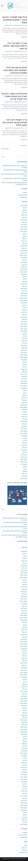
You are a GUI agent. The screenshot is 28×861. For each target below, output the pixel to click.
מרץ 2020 (24, 371)
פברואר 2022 (24, 317)
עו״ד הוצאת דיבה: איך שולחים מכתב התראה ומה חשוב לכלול (14, 122)
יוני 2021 (25, 336)
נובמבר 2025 (24, 226)
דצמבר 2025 (24, 224)
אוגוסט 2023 (24, 274)
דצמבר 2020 (24, 350)
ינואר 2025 (24, 248)
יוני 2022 (25, 307)
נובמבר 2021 (24, 324)
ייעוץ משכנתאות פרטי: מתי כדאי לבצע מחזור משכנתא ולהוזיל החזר (15, 166)
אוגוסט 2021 (24, 331)
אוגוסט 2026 (24, 205)
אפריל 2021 (24, 340)
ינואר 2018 (24, 423)
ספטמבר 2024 (23, 255)
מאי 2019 (25, 395)
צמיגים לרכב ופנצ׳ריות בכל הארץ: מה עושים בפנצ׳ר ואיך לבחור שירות (14, 96)
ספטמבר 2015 (23, 478)
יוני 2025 (25, 236)
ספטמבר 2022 (23, 300)
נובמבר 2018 (24, 404)
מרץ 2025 (24, 243)
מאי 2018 (25, 414)
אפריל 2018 (24, 416)
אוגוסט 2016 (24, 464)
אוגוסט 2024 (24, 257)
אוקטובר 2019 (23, 383)
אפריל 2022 (24, 312)
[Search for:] (14, 156)
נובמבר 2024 (24, 252)
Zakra (18, 858)
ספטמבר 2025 (23, 231)
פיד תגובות (24, 850)
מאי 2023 (24, 281)
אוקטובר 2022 (23, 298)
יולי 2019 (25, 390)
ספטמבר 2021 (23, 328)
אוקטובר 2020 (23, 355)
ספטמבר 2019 (23, 385)
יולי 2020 (25, 362)
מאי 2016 (25, 471)
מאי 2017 (25, 442)
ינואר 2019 (24, 402)
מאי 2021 (25, 338)
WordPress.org (23, 852)
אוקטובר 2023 (23, 269)
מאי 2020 (24, 366)
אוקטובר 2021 (23, 326)
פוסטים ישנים (23, 145)
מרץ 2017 (24, 447)
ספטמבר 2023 (23, 271)
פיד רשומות (24, 847)
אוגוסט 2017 (24, 435)
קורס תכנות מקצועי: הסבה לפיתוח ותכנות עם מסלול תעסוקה (15, 170)
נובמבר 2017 (24, 428)
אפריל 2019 (24, 397)
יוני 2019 (25, 393)
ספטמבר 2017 (23, 433)
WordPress (23, 858)
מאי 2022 (24, 309)
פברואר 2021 (24, 345)
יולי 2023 (25, 276)
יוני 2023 (25, 279)
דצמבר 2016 (24, 454)
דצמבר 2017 (24, 426)
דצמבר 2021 (24, 321)
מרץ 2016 (24, 476)
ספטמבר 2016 (23, 461)
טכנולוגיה (6, 25)
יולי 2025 (25, 233)
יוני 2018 (25, 412)
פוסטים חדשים (5, 148)
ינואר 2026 (24, 222)
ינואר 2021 (24, 347)
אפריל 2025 (24, 241)
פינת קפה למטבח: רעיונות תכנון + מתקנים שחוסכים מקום (14, 20)
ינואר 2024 (24, 264)
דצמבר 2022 (24, 293)
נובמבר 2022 (24, 295)
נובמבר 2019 (24, 381)
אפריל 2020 (24, 369)
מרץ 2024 (24, 260)
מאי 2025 (24, 238)
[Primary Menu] (2, 6)
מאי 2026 (24, 212)
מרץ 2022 (24, 314)
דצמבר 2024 (24, 250)
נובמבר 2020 (24, 352)
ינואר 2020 (24, 376)
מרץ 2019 (24, 400)
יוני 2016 (25, 469)
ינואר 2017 (24, 452)
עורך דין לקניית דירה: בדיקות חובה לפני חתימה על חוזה (15, 46)
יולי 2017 (25, 438)
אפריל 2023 (24, 283)
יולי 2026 (25, 207)
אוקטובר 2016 (23, 459)
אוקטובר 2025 (23, 229)
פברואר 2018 (24, 421)
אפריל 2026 (24, 214)
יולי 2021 (25, 333)
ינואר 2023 (24, 290)
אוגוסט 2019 (24, 388)
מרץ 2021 (24, 343)
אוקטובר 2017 (24, 431)
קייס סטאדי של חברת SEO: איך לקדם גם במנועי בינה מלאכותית (15, 179)
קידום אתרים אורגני (22, 194)
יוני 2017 (25, 440)
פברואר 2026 (24, 219)
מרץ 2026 (24, 217)
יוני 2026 (25, 210)
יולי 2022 (25, 305)
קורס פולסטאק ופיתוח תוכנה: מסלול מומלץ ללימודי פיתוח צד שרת (14, 174)
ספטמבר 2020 (23, 357)
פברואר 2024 (24, 262)
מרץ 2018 (24, 419)
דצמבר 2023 (24, 267)
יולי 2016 (25, 466)
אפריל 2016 (24, 473)
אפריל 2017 (24, 445)
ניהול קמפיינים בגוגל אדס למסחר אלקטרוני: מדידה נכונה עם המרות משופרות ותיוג (14, 183)
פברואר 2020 (24, 374)
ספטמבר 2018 (23, 407)
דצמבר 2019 (24, 378)
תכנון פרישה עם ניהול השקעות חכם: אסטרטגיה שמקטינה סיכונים (15, 70)
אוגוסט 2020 (24, 359)
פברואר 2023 (24, 288)
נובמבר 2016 (24, 457)
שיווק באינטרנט (23, 197)
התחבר (25, 845)
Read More (24, 37)
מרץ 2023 (24, 286)
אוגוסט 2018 (24, 409)
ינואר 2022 (24, 319)
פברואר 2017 (24, 450)
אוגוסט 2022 (24, 302)
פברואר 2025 (24, 245)
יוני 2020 (25, 364)
